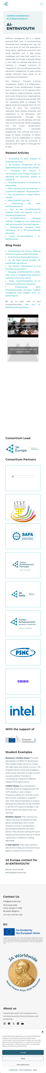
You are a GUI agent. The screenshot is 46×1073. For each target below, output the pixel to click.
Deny (23, 1058)
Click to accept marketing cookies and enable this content (23, 326)
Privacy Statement (25, 1070)
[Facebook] (9, 1024)
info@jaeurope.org (11, 901)
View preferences (23, 1065)
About (35, 1070)
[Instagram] (4, 1024)
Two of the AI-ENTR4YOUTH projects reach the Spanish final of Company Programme (23, 212)
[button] (43, 1032)
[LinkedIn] (18, 1024)
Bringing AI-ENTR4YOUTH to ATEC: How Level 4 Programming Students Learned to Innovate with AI (23, 275)
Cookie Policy (13, 1070)
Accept (23, 1052)
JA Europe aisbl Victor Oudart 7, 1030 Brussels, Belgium (12, 908)
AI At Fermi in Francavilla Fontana (23, 257)
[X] (13, 1024)
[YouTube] (22, 1024)
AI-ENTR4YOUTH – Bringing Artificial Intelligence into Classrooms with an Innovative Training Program (23, 221)
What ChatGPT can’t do (18, 200)
